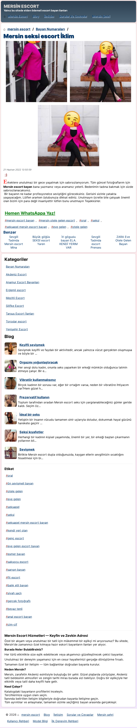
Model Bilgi (40, 721)
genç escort (16, 538)
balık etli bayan (18, 585)
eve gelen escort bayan (23, 546)
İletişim (49, 16)
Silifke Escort (15, 306)
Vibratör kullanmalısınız (37, 380)
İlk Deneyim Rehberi (65, 721)
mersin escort (17, 16)
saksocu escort (18, 562)
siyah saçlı (15, 593)
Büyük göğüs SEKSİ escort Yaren (41, 240)
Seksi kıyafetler (31, 432)
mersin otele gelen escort (57, 220)
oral (83, 220)
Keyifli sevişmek (32, 345)
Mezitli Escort (15, 298)
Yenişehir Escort (17, 329)
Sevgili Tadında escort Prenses (95, 242)
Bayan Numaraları (50, 29)
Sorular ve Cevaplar (73, 16)
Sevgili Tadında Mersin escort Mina (13, 242)
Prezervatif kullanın (34, 397)
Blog (36, 16)
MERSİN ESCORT (21, 6)
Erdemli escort (16, 290)
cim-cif (12, 624)
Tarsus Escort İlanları (20, 313)
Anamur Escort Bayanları (22, 282)
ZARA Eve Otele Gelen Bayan (123, 240)
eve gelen (59, 227)
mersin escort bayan (20, 220)
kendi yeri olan (17, 530)
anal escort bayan (20, 616)
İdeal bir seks (29, 414)
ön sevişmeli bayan (20, 483)
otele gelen (79, 227)
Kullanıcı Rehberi (18, 721)
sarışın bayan (16, 569)
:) (6, 175)
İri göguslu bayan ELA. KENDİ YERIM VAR (68, 242)
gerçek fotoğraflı (19, 601)
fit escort (14, 577)
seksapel (13, 507)
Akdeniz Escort (16, 274)
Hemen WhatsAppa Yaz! (30, 213)
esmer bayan (16, 554)
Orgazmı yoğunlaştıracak (38, 362)
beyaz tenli (15, 609)
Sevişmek (27, 449)
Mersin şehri (101, 16)
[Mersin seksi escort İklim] (36, 71)
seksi (96, 220)
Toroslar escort (16, 321)
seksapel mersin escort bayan (27, 227)
